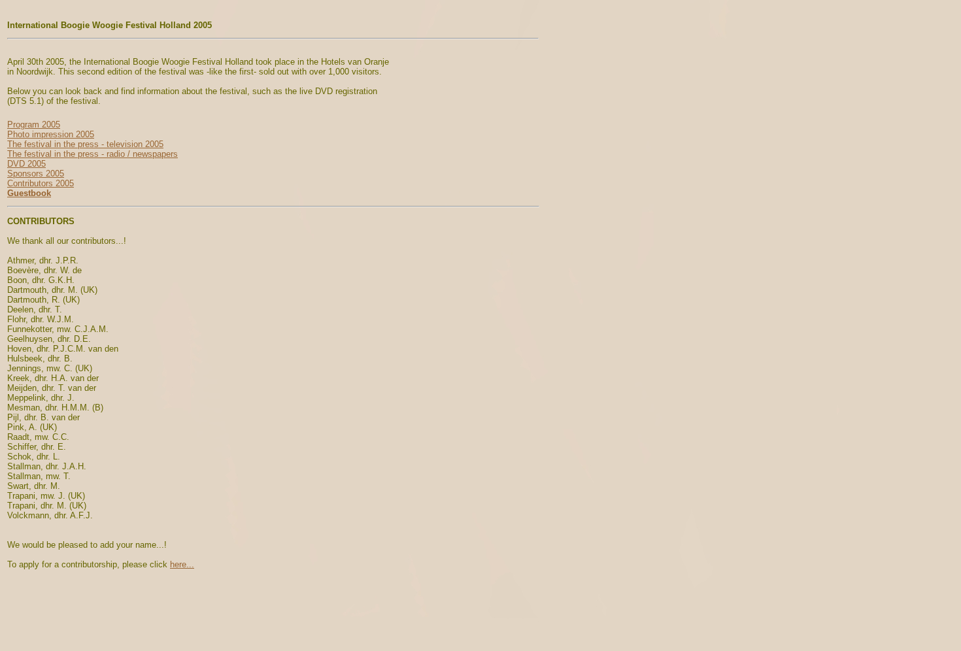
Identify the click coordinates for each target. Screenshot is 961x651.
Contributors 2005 (40, 183)
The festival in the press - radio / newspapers (92, 154)
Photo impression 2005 (50, 134)
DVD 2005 (26, 164)
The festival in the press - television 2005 (85, 144)
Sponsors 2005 (35, 173)
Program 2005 (33, 124)
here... (182, 564)
